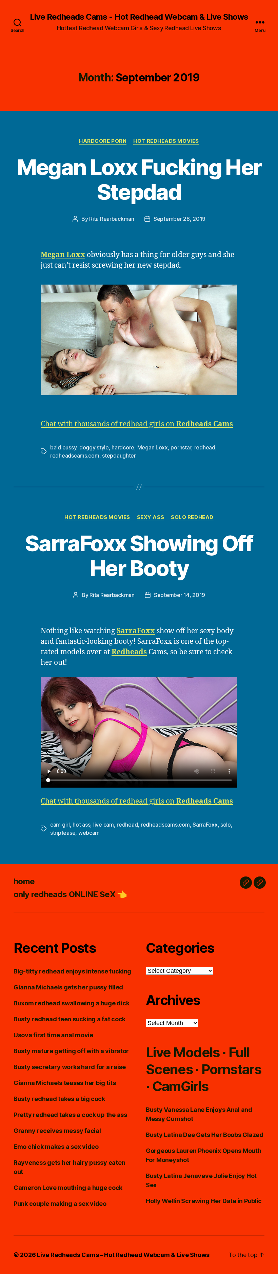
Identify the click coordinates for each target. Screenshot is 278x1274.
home (24, 881)
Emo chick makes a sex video (56, 1146)
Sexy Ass (150, 517)
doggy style (94, 447)
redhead (204, 447)
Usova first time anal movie (53, 1035)
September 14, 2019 (179, 595)
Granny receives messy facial (57, 1130)
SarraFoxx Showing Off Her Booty (139, 555)
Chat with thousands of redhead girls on (137, 424)
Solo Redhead (192, 517)
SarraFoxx (205, 824)
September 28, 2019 (179, 218)
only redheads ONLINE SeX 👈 (70, 894)
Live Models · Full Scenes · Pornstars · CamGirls (203, 1069)
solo (225, 824)
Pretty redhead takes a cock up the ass (70, 1114)
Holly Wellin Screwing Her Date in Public (204, 1200)
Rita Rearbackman (111, 218)
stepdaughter (119, 455)
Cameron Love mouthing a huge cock (68, 1187)
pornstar (181, 447)
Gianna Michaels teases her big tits (65, 1082)
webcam (89, 832)
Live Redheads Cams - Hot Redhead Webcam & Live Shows (139, 17)
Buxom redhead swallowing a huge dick (71, 1003)
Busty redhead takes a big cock (59, 1098)
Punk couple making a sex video (60, 1203)
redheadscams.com (74, 455)
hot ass (81, 824)
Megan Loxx (152, 447)
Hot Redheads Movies (166, 141)
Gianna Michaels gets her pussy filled (68, 987)
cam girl (60, 824)
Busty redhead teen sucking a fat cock (69, 1019)
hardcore (123, 447)
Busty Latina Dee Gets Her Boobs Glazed (204, 1134)
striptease (62, 832)
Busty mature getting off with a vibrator (71, 1051)
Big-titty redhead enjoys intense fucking (72, 971)
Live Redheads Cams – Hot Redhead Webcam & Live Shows (123, 1254)
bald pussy (63, 447)
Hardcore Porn (102, 141)
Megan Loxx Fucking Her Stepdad (139, 179)
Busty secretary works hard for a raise (70, 1066)
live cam (103, 824)
